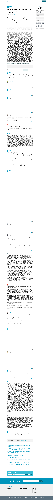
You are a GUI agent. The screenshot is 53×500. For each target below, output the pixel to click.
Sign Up (41, 481)
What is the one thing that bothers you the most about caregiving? (19, 459)
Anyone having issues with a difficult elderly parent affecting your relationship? (19, 446)
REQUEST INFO (40, 28)
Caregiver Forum (22, 489)
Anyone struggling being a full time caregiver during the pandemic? (19, 462)
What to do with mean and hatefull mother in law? (16, 466)
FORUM (29, 1)
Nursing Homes (8, 494)
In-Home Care (39, 11)
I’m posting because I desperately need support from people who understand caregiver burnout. (19, 452)
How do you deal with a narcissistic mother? (15, 455)
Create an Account (35, 491)
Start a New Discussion (24, 66)
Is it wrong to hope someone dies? (14, 457)
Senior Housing (39, 12)
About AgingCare (35, 492)
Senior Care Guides (22, 490)
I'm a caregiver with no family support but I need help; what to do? (19, 464)
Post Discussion (28, 474)
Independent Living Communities (10, 490)
